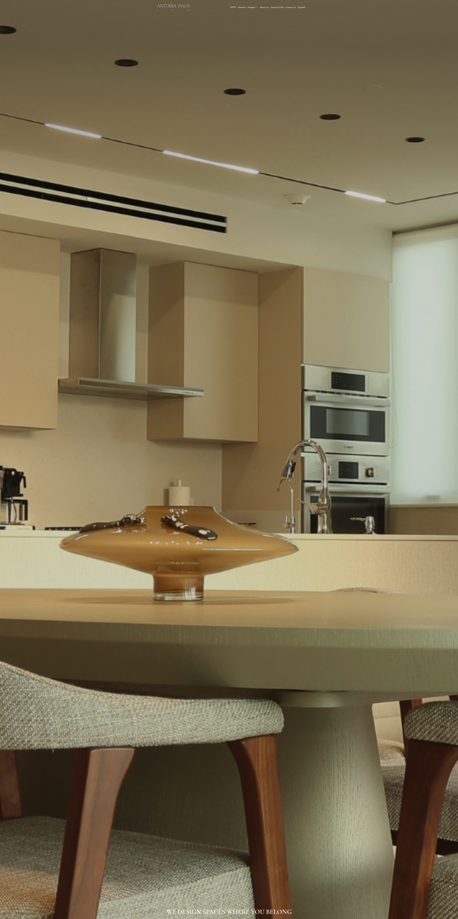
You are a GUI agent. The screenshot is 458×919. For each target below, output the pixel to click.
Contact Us (290, 7)
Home (233, 7)
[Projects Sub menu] (257, 7)
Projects (251, 7)
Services (242, 7)
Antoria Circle (277, 7)
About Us (264, 7)
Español (301, 7)
